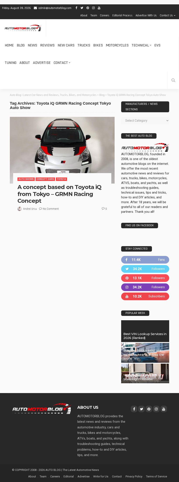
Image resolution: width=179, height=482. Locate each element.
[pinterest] (145, 278)
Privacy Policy (134, 476)
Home (9, 45)
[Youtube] (145, 296)
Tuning (10, 62)
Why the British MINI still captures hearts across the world (143, 355)
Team (93, 15)
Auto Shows (26, 179)
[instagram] (145, 287)
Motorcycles (117, 45)
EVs (157, 45)
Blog (21, 45)
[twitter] (145, 269)
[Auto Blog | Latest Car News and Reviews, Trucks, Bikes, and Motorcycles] (42, 408)
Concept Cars (45, 179)
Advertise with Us (146, 15)
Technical (140, 45)
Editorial (69, 476)
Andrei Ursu (30, 209)
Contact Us (166, 15)
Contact (61, 62)
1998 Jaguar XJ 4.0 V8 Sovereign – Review (139, 377)
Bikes (98, 45)
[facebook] (145, 260)
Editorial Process (122, 15)
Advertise (42, 62)
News (32, 45)
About (83, 15)
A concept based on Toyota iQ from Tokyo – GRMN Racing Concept (59, 194)
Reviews (47, 45)
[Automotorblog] (22, 28)
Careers (104, 15)
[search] (173, 80)
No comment (51, 209)
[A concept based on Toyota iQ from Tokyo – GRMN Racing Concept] (62, 150)
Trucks (83, 45)
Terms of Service (156, 476)
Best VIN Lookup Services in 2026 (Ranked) (144, 336)
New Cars (66, 45)
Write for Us (100, 476)
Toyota (61, 179)
